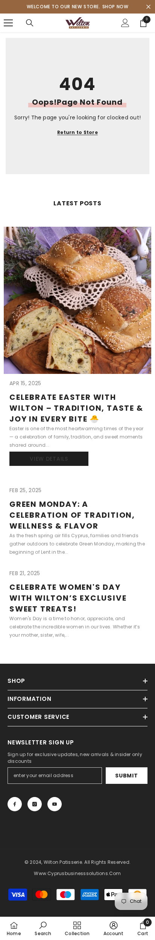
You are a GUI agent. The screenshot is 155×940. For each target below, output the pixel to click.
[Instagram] (34, 804)
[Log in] (125, 23)
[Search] (29, 22)
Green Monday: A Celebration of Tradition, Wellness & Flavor (72, 515)
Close (148, 7)
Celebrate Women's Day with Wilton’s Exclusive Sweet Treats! (67, 598)
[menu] (8, 22)
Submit (126, 775)
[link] (43, 928)
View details (49, 458)
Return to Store (77, 132)
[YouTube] (54, 804)
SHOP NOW (115, 6)
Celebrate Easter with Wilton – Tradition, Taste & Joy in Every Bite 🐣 (76, 408)
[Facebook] (15, 804)
